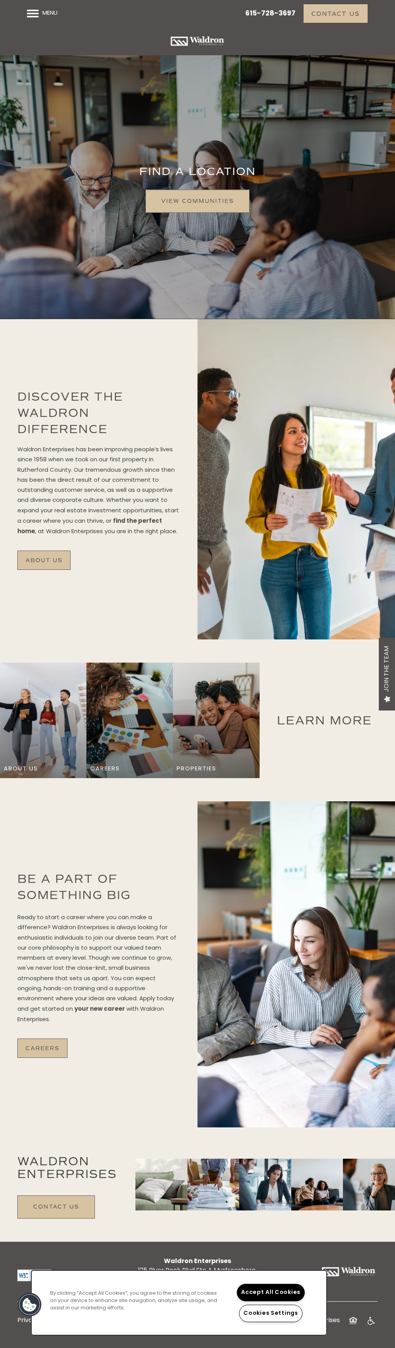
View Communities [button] (197, 201)
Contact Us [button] (56, 1207)
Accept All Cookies (270, 1292)
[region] (179, 1303)
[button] (335, 13)
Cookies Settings (270, 1313)
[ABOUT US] (43, 769)
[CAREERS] (129, 769)
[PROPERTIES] (216, 769)
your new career (99, 1009)
